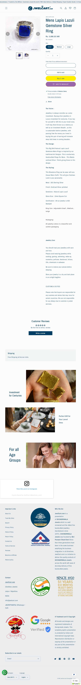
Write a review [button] (40, 333)
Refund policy (9, 560)
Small (49, 47)
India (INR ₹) (10, 677)
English (23, 677)
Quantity (48, 51)
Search (7, 523)
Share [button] (50, 102)
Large (69, 47)
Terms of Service (10, 546)
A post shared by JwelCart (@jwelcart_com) (27, 495)
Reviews (7, 550)
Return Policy (9, 537)
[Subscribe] (38, 658)
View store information (54, 97)
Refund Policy (9, 532)
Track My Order (9, 518)
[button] (6, 8)
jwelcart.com (64, 678)
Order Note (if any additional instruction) (56, 61)
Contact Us (8, 541)
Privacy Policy (9, 527)
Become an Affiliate (11, 555)
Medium (59, 47)
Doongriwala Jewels (71, 678)
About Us (8, 514)
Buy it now (60, 78)
